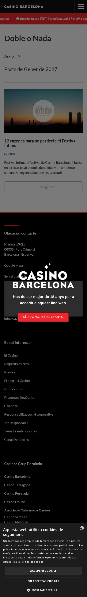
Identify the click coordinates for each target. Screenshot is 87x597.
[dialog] (43, 560)
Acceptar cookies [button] (43, 571)
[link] (43, 317)
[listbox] (82, 528)
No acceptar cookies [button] (43, 581)
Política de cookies (32, 561)
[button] (43, 590)
